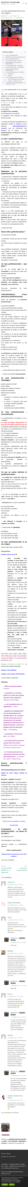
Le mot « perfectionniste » (11, 55)
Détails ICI (11, 1143)
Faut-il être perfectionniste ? (12, 58)
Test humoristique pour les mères (16, 79)
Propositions (11, 73)
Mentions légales (6, 1153)
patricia (10, 1035)
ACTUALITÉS (5, 1135)
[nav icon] (26, 3)
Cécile (10, 917)
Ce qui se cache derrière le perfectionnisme (11, 69)
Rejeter (11, 1184)
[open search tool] (23, 3)
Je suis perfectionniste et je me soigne (14, 72)
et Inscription (18, 1143)
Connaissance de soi (7, 17)
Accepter (5, 1184)
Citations (10, 75)
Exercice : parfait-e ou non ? (15, 81)
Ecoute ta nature (10, 2)
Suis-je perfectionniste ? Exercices (14, 77)
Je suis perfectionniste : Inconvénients (14, 67)
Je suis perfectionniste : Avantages (13, 65)
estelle (10, 994)
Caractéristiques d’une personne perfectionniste (13, 63)
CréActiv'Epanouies (14, 903)
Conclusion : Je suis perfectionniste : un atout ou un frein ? (15, 83)
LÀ (23, 1143)
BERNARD (10, 951)
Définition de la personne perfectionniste (15, 57)
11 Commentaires (19, 17)
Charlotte (11, 882)
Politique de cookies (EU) (8, 1156)
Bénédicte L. (5, 16)
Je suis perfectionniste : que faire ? (13, 60)
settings (18, 1181)
